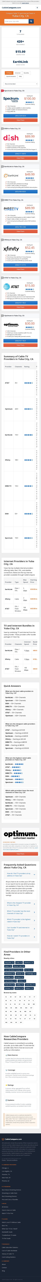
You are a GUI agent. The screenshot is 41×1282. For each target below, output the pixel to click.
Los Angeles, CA (7, 1171)
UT (25, 1018)
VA (34, 1018)
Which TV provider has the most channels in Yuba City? (18, 912)
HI (24, 1000)
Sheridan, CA (9, 988)
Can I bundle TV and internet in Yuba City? (18, 929)
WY (21, 1022)
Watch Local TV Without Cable (11, 1222)
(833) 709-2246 (20, 227)
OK (21, 1015)
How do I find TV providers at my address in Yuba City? (18, 874)
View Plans (20, 120)
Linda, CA (19, 962)
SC (6, 1018)
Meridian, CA (9, 977)
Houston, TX (6, 1174)
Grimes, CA (21, 981)
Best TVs (4, 1225)
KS (15, 1004)
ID (29, 1000)
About (4, 1264)
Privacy (4, 1160)
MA (6, 1008)
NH (16, 1011)
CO (29, 997)
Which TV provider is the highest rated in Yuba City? (18, 920)
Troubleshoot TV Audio (9, 1235)
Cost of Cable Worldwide (9, 1251)
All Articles (5, 1207)
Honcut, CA (20, 974)
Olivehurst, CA (28, 962)
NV (11, 1011)
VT (30, 1018)
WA (6, 1022)
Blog (3, 1271)
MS (21, 1008)
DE (6, 1000)
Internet (17, 73)
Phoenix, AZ (5, 1181)
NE (6, 1011)
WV (11, 1022)
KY (19, 1004)
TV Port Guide (6, 1238)
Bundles (26, 73)
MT (31, 1008)
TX (20, 1018)
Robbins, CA (29, 988)
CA (25, 997)
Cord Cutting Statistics (9, 1257)
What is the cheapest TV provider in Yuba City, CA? (19, 904)
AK (10, 997)
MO (26, 1008)
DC (10, 1000)
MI (11, 1008)
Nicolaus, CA (19, 977)
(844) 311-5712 (20, 265)
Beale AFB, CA (9, 985)
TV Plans (9, 73)
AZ (15, 997)
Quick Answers (11, 76)
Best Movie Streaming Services (11, 1190)
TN (15, 1018)
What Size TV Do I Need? (9, 1229)
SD (10, 1018)
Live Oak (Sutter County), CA (14, 970)
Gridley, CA (19, 985)
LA (24, 1004)
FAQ (20, 76)
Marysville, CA (9, 962)
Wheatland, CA (9, 974)
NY (30, 1011)
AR (20, 997)
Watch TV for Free (7, 1213)
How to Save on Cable (9, 1210)
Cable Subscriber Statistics (10, 1247)
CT (34, 997)
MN (16, 1008)
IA (10, 1004)
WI (16, 1022)
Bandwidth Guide (7, 1232)
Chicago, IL (5, 1168)
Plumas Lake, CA (19, 966)
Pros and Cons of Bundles (10, 1199)
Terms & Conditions (12, 1160)
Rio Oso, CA (29, 970)
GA (20, 1000)
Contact (4, 1267)
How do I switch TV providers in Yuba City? (18, 937)
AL (6, 997)
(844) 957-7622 (20, 303)
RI (34, 1015)
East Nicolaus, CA (10, 981)
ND (11, 1015)
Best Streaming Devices (9, 1196)
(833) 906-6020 (20, 192)
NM (25, 1011)
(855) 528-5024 (20, 116)
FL (15, 1000)
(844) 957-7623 (20, 341)
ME (29, 1004)
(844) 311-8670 (20, 154)
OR (25, 1015)
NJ (20, 1011)
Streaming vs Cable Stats (9, 1193)
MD (34, 1004)
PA (30, 1015)
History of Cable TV (8, 1254)
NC (6, 1015)
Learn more (25, 3)
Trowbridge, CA (31, 974)
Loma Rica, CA (30, 985)
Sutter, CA (8, 966)
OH (16, 1015)
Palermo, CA (19, 988)
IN (6, 1004)
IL (33, 1000)
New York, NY (6, 1178)
